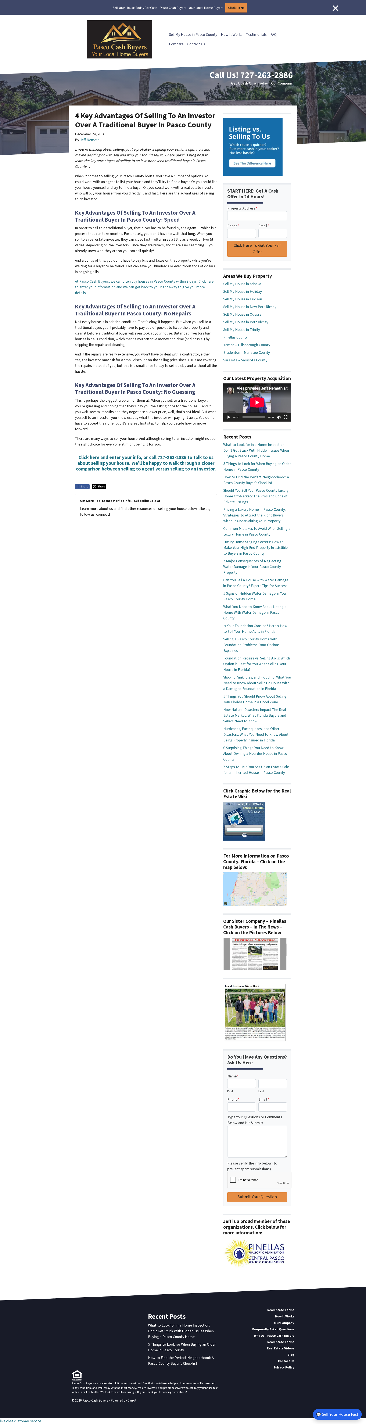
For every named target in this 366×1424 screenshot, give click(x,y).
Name (233, 1076)
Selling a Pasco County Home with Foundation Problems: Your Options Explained (251, 645)
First (230, 1091)
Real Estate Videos (280, 1348)
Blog (291, 1354)
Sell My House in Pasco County (193, 34)
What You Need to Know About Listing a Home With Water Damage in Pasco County (254, 612)
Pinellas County (235, 337)
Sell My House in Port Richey (245, 322)
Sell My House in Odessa (242, 314)
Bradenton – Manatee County (246, 352)
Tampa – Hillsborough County (246, 345)
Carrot (132, 1400)
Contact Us (196, 44)
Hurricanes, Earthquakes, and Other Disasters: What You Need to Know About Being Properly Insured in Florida (255, 734)
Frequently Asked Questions (273, 1329)
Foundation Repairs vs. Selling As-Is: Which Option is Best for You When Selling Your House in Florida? (256, 664)
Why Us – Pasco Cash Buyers (274, 1335)
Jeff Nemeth (90, 140)
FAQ (273, 34)
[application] (257, 402)
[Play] (229, 417)
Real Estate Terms (280, 1310)
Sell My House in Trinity (241, 329)
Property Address (242, 208)
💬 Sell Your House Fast (337, 1414)
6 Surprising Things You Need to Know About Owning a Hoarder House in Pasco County (255, 753)
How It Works (231, 34)
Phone (233, 226)
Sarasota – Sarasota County (245, 360)
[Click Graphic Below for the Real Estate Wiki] (244, 821)
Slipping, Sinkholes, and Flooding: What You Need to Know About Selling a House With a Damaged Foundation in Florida (257, 683)
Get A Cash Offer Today (249, 83)
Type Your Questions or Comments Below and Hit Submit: (254, 1120)
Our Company (282, 83)
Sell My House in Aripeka (242, 284)
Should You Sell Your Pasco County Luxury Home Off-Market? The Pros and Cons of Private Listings (255, 496)
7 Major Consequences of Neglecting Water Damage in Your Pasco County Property (252, 566)
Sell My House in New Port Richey (249, 307)
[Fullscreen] (285, 417)
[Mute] (279, 417)
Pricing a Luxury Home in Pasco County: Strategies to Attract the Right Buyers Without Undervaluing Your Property (254, 515)
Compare (176, 44)
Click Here (236, 8)
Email (263, 226)
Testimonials (256, 34)
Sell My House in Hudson (242, 299)
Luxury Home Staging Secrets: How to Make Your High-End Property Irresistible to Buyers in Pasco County (255, 547)
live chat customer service (20, 1421)
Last (261, 1091)
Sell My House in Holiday (242, 291)
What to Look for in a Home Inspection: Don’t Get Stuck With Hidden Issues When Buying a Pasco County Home (256, 450)
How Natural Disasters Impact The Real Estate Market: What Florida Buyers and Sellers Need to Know (254, 715)
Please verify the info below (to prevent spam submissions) (252, 1166)
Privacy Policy (284, 1367)
